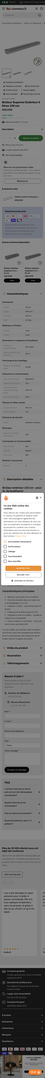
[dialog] (22, 539)
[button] (22, 580)
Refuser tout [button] (23, 575)
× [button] (40, 498)
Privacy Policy (20, 536)
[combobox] (37, 497)
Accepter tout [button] (23, 568)
